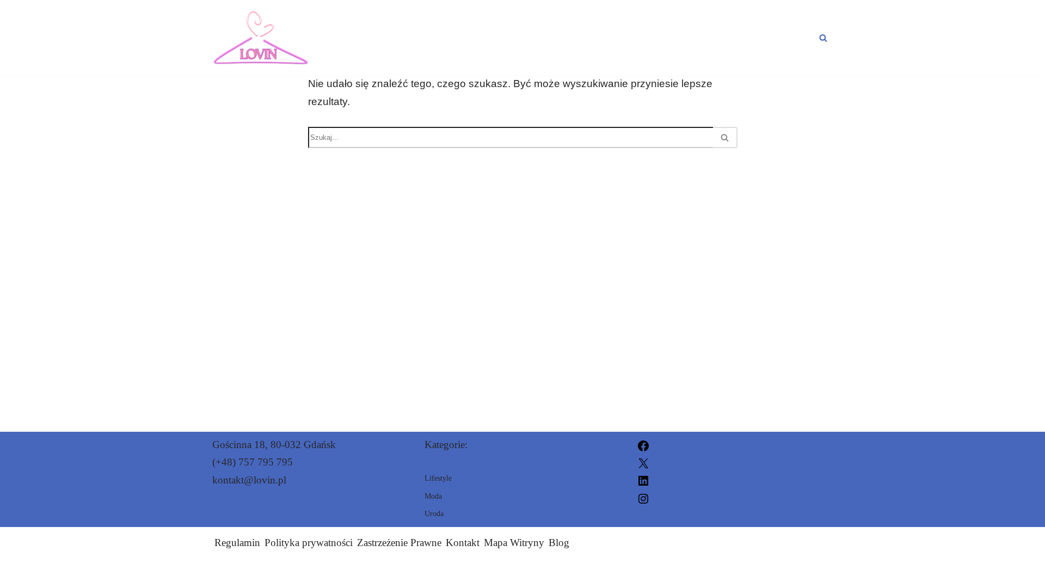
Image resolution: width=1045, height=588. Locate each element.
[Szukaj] (823, 38)
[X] (643, 462)
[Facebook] (643, 444)
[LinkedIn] (643, 480)
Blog (559, 542)
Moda (637, 37)
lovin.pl (647, 573)
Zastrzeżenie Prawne (399, 542)
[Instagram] (643, 497)
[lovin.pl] (260, 37)
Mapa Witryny (514, 542)
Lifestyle (781, 37)
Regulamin (237, 542)
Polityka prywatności (309, 542)
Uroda (703, 37)
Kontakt (463, 542)
